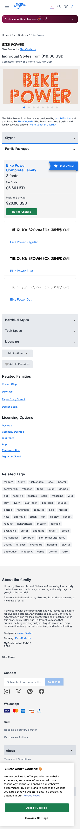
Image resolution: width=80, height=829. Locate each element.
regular (8, 523)
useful (8, 544)
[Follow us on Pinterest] (31, 691)
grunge (63, 489)
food (40, 489)
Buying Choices (21, 212)
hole (6, 516)
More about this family (43, 124)
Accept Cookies (36, 808)
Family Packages (17, 148)
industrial (27, 551)
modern (8, 482)
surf (6, 502)
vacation (27, 489)
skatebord (36, 544)
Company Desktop (13, 432)
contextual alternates (52, 537)
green (65, 530)
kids (51, 509)
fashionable (37, 482)
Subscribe (54, 682)
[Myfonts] (20, 8)
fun (43, 516)
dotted (8, 509)
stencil (53, 551)
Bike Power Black (22, 270)
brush (33, 516)
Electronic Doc (11, 450)
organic (32, 495)
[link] (66, 6)
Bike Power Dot (21, 299)
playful (66, 544)
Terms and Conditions (17, 759)
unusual (62, 502)
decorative (10, 551)
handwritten (24, 523)
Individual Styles (17, 319)
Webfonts (8, 438)
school (67, 516)
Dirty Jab (7, 391)
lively (16, 502)
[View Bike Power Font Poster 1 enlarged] (40, 88)
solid (44, 495)
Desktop (7, 425)
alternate (19, 516)
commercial (11, 489)
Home (5, 35)
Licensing (12, 341)
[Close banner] (72, 19)
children (41, 523)
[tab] (24, 107)
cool (51, 482)
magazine (57, 495)
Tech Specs (13, 330)
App (4, 444)
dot (6, 495)
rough (51, 489)
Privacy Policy (31, 795)
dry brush (28, 537)
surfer (24, 530)
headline (18, 495)
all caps (21, 544)
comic (40, 551)
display (54, 516)
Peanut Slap (9, 384)
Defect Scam (9, 407)
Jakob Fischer (63, 118)
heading (52, 544)
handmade (23, 509)
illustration (30, 502)
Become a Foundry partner (20, 730)
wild (70, 495)
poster (62, 482)
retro (65, 551)
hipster (63, 509)
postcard (47, 502)
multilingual (11, 537)
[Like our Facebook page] (43, 691)
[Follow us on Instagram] (8, 691)
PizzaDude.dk (20, 35)
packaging (10, 530)
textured (39, 509)
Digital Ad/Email (11, 456)
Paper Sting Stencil (13, 399)
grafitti (53, 530)
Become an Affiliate (16, 737)
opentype (38, 530)
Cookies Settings (36, 818)
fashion (55, 523)
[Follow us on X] (20, 691)
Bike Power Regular (24, 242)
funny (21, 482)
